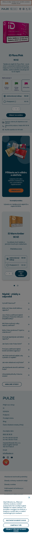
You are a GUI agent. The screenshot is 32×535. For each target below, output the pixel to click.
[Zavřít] (29, 497)
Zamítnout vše (16, 525)
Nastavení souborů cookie (16, 520)
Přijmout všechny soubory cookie (16, 530)
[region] (16, 515)
